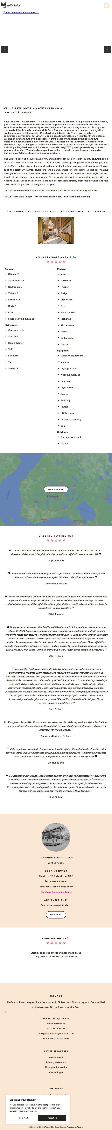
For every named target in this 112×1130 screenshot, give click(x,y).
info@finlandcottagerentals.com (56, 1033)
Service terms (56, 1057)
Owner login (56, 1072)
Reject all (23, 1117)
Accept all (52, 1117)
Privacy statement (56, 1062)
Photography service (56, 1067)
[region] (38, 1109)
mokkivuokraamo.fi (56, 1095)
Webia (80, 1127)
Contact (56, 915)
